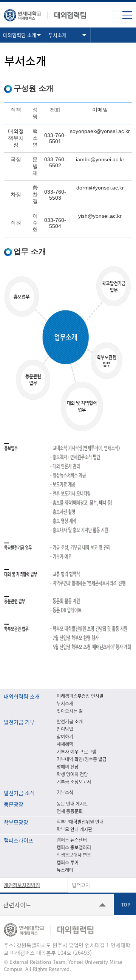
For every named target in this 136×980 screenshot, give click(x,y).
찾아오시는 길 (70, 711)
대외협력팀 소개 (19, 34)
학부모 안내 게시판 (74, 829)
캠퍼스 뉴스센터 (72, 839)
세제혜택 (65, 744)
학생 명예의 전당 (72, 774)
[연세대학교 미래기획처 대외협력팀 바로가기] (45, 13)
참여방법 (65, 729)
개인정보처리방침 (22, 884)
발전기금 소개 (70, 721)
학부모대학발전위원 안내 (80, 821)
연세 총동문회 (70, 811)
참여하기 (65, 736)
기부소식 (65, 792)
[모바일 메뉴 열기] (127, 15)
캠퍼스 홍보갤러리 (74, 847)
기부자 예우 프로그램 (76, 751)
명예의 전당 (68, 766)
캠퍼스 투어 (68, 862)
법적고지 (81, 884)
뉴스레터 (65, 870)
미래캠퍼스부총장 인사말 (80, 696)
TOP (125, 904)
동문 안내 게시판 (72, 803)
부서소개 (57, 34)
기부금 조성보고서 (74, 781)
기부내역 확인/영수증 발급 (82, 759)
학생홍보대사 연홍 (74, 855)
